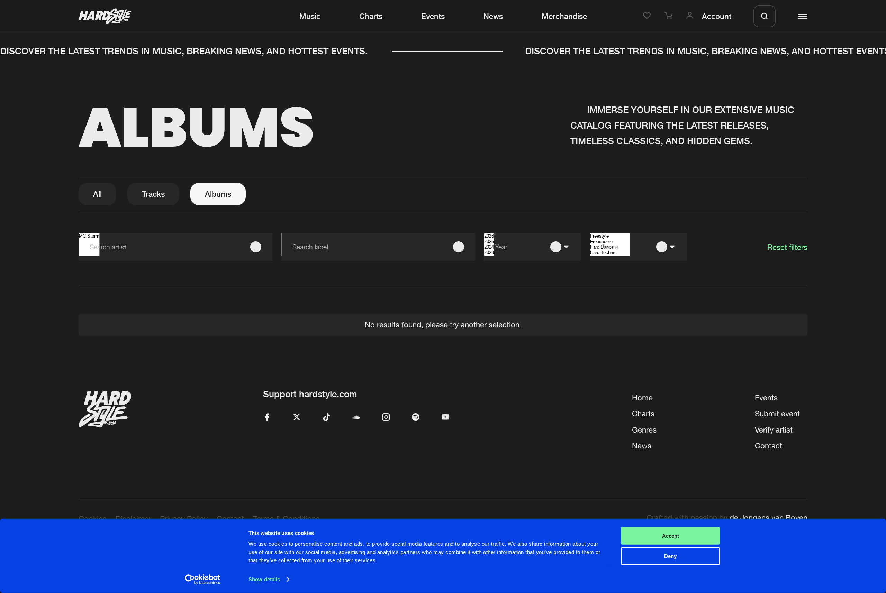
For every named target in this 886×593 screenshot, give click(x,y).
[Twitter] (296, 417)
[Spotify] (415, 417)
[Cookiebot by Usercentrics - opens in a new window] (202, 579)
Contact (768, 445)
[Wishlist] (648, 16)
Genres (644, 429)
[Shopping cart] (669, 16)
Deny (670, 556)
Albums (218, 193)
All (97, 193)
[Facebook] (267, 417)
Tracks (153, 193)
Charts (370, 16)
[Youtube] (445, 417)
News (493, 16)
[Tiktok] (326, 417)
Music (309, 16)
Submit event (777, 413)
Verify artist (774, 429)
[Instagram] (386, 417)
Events (433, 16)
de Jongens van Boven (768, 517)
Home (642, 397)
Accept (670, 536)
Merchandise (564, 16)
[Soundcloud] (356, 417)
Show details (264, 579)
